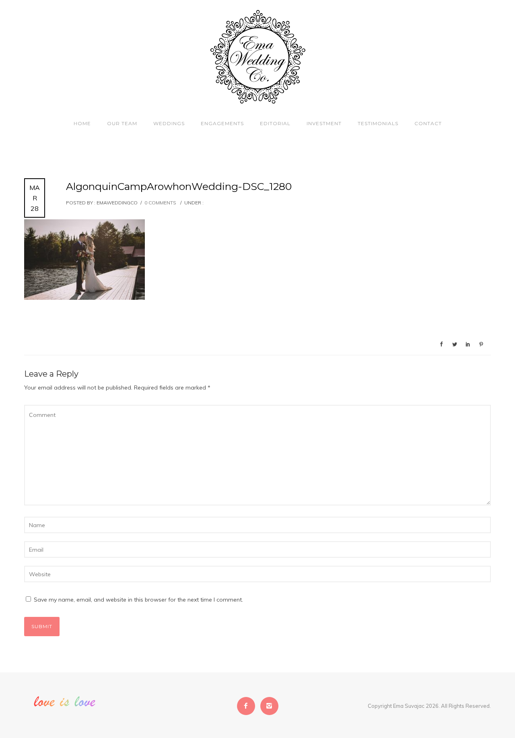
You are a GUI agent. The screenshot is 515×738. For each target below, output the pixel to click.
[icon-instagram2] (269, 706)
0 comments (160, 203)
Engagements (222, 123)
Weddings (169, 123)
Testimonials (378, 123)
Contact (428, 123)
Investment (324, 123)
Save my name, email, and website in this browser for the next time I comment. (138, 599)
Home (82, 123)
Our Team (122, 123)
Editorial (275, 123)
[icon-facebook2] (248, 706)
